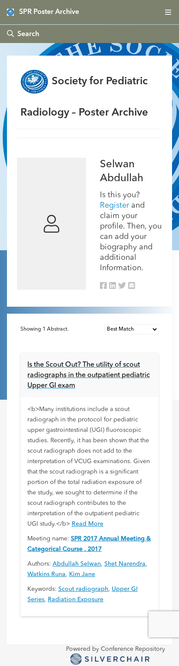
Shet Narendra (125, 564)
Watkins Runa (46, 574)
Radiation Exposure (75, 599)
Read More (87, 524)
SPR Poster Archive (49, 12)
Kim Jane (82, 574)
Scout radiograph (83, 589)
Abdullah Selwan (77, 564)
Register (114, 205)
